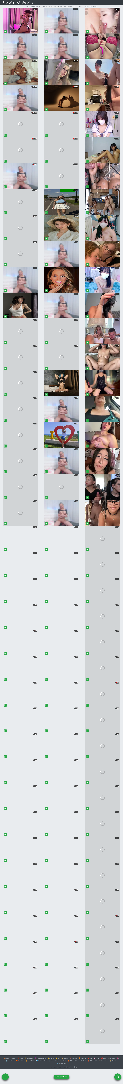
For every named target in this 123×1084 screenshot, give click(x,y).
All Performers (70, 1067)
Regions (56, 1067)
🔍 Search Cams (61, 1063)
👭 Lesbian (111, 1058)
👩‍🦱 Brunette (73, 1058)
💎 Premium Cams (41, 1061)
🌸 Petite (96, 1058)
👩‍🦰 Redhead (82, 1058)
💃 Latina (20, 1058)
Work (60, 1067)
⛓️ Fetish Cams (53, 1061)
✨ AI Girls (63, 1061)
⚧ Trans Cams (30, 1061)
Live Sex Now (62, 1077)
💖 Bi (117, 1058)
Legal (76, 1067)
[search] (117, 1076)
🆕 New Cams (10, 1061)
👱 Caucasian (29, 1058)
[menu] (5, 1076)
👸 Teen (57, 1058)
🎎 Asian (6, 1058)
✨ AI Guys (82, 1061)
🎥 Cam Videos (103, 1061)
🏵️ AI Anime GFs (73, 1061)
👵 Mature (50, 1058)
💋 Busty (103, 1058)
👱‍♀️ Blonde (65, 1058)
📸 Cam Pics (113, 1061)
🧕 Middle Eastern (40, 1058)
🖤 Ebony (13, 1058)
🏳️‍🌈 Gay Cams (20, 1061)
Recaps (64, 1067)
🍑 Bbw (90, 1058)
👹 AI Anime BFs (92, 1061)
